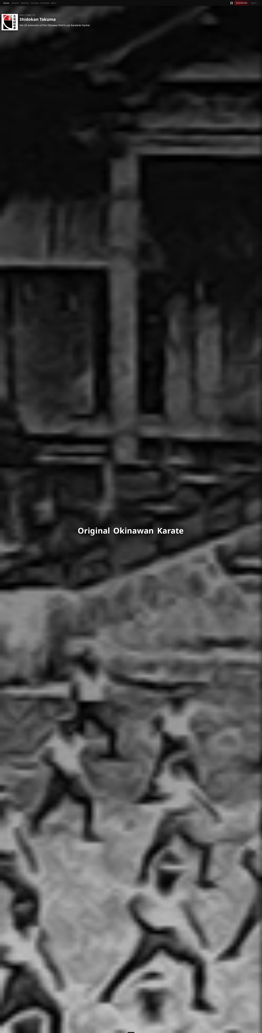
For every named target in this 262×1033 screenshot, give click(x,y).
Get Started (44, 3)
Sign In (253, 3)
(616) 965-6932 (241, 3)
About (53, 3)
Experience (25, 3)
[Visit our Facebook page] (232, 3)
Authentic (15, 3)
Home (6, 3)
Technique (35, 3)
